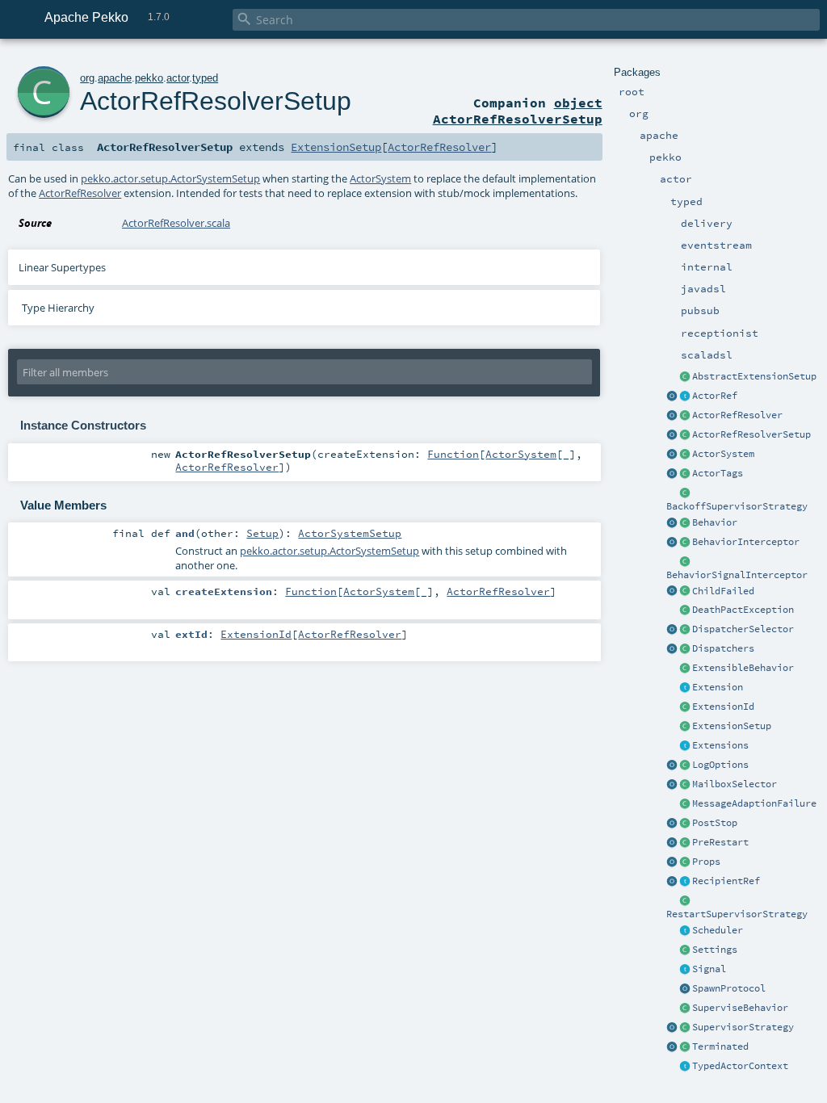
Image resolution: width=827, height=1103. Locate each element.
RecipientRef (726, 881)
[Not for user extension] (684, 493)
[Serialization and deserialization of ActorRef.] (684, 415)
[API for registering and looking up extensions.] (684, 746)
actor (177, 78)
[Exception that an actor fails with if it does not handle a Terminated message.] (684, 610)
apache (115, 78)
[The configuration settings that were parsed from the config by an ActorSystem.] (684, 950)
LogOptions (720, 764)
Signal (709, 969)
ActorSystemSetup (349, 532)
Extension (717, 687)
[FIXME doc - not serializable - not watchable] (684, 881)
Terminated (720, 1046)
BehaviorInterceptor (746, 541)
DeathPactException (743, 609)
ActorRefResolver (737, 415)
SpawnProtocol (729, 988)
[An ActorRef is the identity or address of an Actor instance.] (684, 396)
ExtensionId (723, 706)
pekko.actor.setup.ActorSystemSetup (170, 178)
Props (706, 861)
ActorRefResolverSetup (751, 434)
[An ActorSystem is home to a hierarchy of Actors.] (684, 454)
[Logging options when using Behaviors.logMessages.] (684, 765)
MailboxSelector (734, 784)
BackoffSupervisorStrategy (737, 506)
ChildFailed (723, 591)
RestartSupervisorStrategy (737, 914)
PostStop (714, 822)
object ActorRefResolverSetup (517, 110)
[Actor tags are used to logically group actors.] (684, 474)
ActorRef (714, 395)
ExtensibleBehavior (743, 667)
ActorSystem (723, 453)
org (87, 78)
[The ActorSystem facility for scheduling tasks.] (684, 931)
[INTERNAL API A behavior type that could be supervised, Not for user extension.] (684, 1008)
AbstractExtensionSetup (754, 376)
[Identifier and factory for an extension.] (684, 707)
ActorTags (717, 473)
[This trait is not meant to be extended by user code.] (684, 1066)
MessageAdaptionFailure (754, 803)
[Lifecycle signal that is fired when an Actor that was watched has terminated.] (684, 1047)
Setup (262, 532)
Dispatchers (723, 648)
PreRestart (720, 842)
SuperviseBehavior (740, 1007)
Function (453, 453)
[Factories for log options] (671, 765)
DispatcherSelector (743, 629)
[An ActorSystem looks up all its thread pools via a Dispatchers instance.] (684, 649)
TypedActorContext (740, 1066)
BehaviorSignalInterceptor (737, 575)
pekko (149, 78)
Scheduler (717, 930)
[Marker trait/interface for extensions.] (684, 688)
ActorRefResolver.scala (176, 223)
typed (205, 78)
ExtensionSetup (731, 726)
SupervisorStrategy (743, 1027)
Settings (714, 949)
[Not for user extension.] (684, 629)
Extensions (720, 745)
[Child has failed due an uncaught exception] (684, 591)
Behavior (714, 522)
